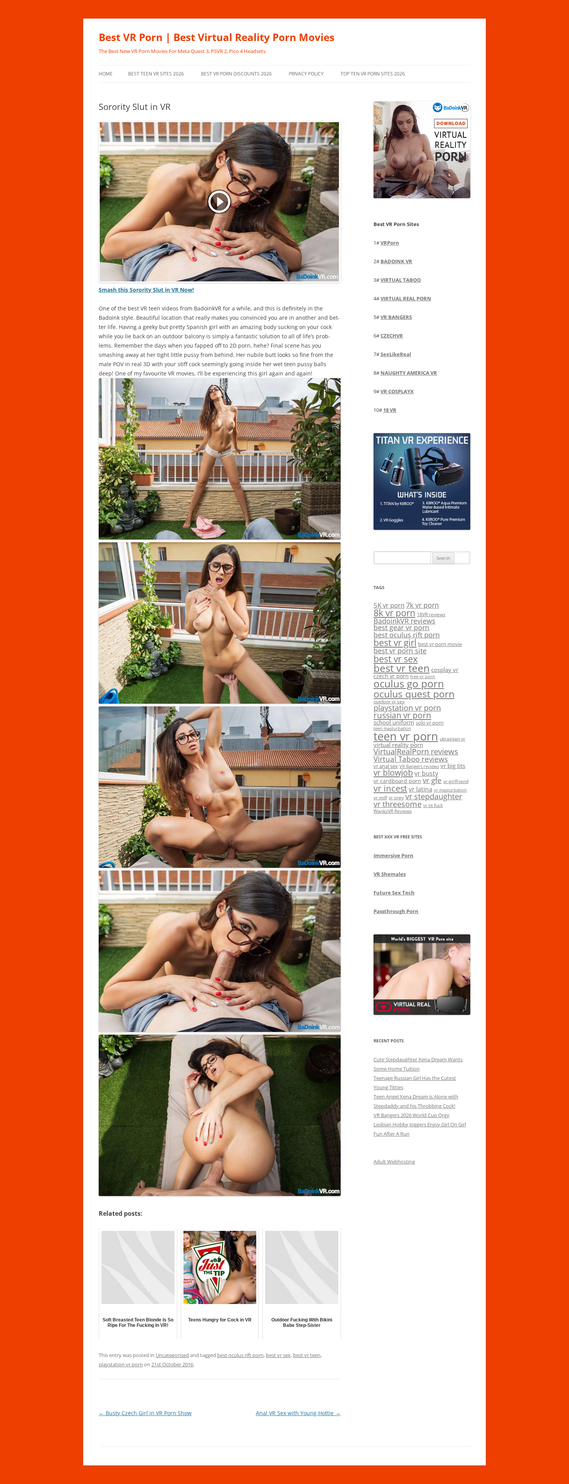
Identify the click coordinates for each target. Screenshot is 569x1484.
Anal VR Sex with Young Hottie (298, 1413)
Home (106, 73)
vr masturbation (450, 790)
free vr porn (422, 676)
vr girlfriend (455, 781)
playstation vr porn (121, 1364)
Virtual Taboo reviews (411, 759)
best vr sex (278, 1355)
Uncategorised (172, 1355)
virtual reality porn (398, 745)
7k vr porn (422, 605)
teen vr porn (406, 736)
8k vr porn (394, 613)
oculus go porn (409, 684)
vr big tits (452, 766)
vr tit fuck (433, 805)
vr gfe (432, 780)
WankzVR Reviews (393, 811)
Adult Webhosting (394, 1161)
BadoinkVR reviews (404, 620)
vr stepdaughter (433, 796)
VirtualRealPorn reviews (416, 751)
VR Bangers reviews (419, 766)
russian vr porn (402, 715)
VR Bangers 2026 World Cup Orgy (411, 1115)
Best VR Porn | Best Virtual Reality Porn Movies (216, 37)
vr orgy (396, 797)
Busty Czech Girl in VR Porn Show (145, 1413)
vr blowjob (393, 772)
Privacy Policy (306, 73)
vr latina (420, 789)
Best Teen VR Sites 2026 (156, 73)
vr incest (390, 788)
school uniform (394, 722)
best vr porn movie (440, 644)
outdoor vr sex (389, 701)
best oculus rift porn (240, 1355)
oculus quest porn (414, 693)
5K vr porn (389, 605)
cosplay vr (444, 669)
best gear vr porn (401, 627)
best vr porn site (400, 650)
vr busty (426, 773)
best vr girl (395, 642)
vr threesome (398, 804)
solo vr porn (430, 722)
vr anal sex (386, 766)
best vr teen (306, 1355)
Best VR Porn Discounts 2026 (236, 73)
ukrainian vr (452, 738)
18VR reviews (431, 614)
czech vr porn (391, 676)
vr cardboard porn (397, 781)
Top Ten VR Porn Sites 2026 (373, 73)
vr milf (380, 797)
